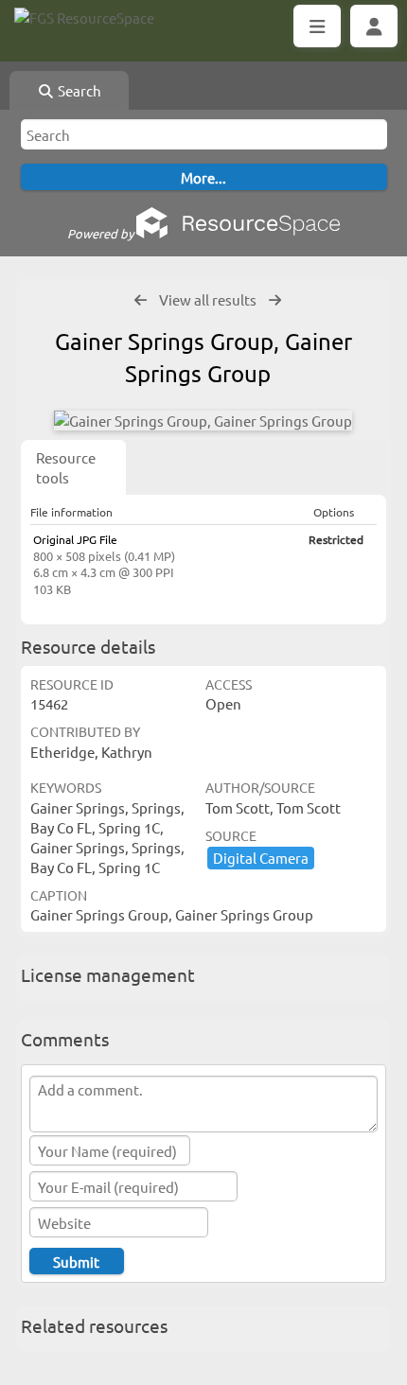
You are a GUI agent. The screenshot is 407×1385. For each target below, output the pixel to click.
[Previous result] (140, 300)
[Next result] (275, 300)
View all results (208, 299)
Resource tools (66, 467)
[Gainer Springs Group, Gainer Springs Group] (203, 420)
